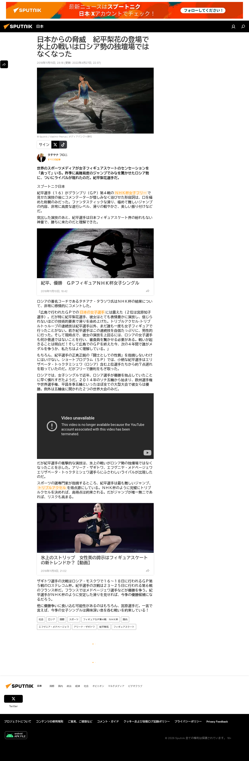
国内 (125, 619)
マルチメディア (116, 686)
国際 (62, 619)
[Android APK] (16, 735)
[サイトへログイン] (233, 26)
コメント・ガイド (108, 721)
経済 (77, 686)
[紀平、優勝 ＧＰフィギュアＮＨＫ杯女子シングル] (95, 253)
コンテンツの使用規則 (49, 721)
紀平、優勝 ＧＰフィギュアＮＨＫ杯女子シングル (90, 283)
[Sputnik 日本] (19, 29)
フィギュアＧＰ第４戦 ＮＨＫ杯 (100, 619)
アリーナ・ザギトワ (84, 626)
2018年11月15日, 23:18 (50, 63)
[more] (148, 291)
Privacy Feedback (217, 721)
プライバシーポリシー (188, 721)
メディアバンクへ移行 (80, 136)
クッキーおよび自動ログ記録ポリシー (147, 721)
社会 (41, 619)
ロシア (51, 619)
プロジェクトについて (17, 721)
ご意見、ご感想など (80, 721)
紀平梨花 (104, 626)
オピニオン (98, 686)
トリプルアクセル (52, 488)
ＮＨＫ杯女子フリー (130, 193)
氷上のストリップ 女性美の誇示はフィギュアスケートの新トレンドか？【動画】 (94, 560)
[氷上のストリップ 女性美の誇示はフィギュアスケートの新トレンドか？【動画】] (95, 528)
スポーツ (73, 619)
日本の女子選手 (92, 312)
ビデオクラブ (135, 686)
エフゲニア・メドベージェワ (54, 626)
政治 (69, 686)
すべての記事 (54, 159)
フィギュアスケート (123, 626)
